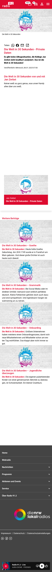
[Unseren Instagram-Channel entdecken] (10, 538)
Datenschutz (19, 533)
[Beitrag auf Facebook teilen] (17, 45)
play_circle (42, 566)
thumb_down (37, 565)
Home (4, 453)
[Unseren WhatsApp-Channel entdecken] (2, 538)
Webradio (6, 460)
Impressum (6, 533)
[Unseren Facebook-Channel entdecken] (6, 538)
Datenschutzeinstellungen (38, 533)
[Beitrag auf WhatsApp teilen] (12, 45)
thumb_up (46, 565)
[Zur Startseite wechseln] (8, 4)
